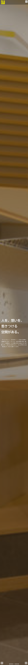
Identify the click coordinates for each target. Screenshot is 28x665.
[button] (26, 663)
